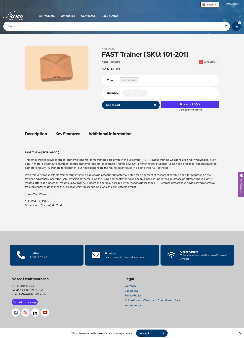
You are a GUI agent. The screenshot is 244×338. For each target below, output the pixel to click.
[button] (210, 4)
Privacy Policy (133, 295)
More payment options (190, 109)
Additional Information (110, 133)
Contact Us (131, 290)
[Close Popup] (240, 333)
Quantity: (113, 93)
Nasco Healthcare (111, 61)
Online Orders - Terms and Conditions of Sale (152, 300)
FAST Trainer (129, 80)
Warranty (130, 285)
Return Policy (132, 305)
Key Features (67, 133)
